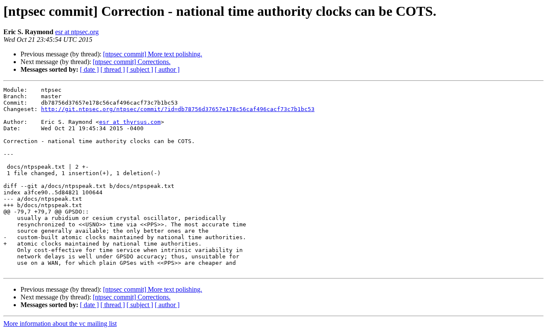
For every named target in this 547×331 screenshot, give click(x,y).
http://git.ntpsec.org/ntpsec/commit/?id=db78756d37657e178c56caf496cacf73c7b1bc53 (178, 109)
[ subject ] (139, 69)
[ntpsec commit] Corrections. (132, 61)
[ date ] (89, 69)
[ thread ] (112, 69)
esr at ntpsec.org (77, 31)
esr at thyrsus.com (130, 122)
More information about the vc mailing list (60, 323)
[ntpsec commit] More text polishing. (152, 54)
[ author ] (167, 69)
